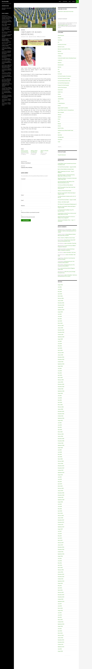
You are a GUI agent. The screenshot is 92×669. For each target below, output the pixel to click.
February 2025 (61, 325)
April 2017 (60, 538)
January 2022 (60, 409)
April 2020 (60, 456)
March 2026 (60, 296)
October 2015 (60, 578)
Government (60, 89)
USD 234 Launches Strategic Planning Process (6, 62)
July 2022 (60, 395)
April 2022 (60, 402)
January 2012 (60, 637)
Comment (23, 178)
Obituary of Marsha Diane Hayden (64, 190)
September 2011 (61, 646)
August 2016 (60, 556)
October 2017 (60, 524)
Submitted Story (33, 36)
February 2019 (61, 488)
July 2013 (60, 612)
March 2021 (60, 431)
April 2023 (60, 375)
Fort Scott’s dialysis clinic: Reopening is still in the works (6, 92)
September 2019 (61, 472)
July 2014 (60, 603)
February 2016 (61, 569)
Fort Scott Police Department (63, 82)
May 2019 (60, 481)
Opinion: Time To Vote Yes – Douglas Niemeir (6, 100)
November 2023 (61, 359)
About (60, 1)
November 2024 (61, 332)
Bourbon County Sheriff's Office (64, 49)
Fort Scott (60, 73)
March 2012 (60, 633)
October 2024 (60, 334)
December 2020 (61, 438)
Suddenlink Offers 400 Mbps (26, 167)
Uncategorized (60, 137)
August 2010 (60, 651)
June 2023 (60, 370)
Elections (59, 62)
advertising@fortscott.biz (63, 25)
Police (59, 119)
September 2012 (61, 624)
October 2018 (60, 497)
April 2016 (60, 565)
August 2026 (60, 284)
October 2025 (60, 307)
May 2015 (60, 585)
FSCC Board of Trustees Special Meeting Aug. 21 (67, 204)
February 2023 (61, 379)
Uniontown (60, 139)
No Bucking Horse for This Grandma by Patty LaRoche (66, 262)
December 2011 (61, 639)
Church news (60, 53)
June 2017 (60, 533)
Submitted (60, 134)
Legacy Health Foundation (63, 107)
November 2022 (61, 386)
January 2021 (60, 436)
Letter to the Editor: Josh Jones (70, 252)
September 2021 (61, 418)
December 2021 (61, 411)
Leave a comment (42, 36)
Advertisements (61, 35)
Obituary (23, 29)
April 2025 (60, 320)
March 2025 (60, 323)
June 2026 (60, 289)
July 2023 (60, 368)
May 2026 (60, 291)
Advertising (65, 1)
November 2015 (61, 576)
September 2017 (61, 526)
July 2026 (60, 287)
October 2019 (60, 470)
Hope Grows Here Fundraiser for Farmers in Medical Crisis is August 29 (66, 217)
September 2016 (61, 553)
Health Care (60, 91)
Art (58, 42)
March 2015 (60, 590)
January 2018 (60, 517)
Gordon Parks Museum (62, 87)
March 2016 (60, 567)
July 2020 (60, 449)
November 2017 (61, 522)
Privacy (73, 1)
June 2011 (60, 648)
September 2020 (61, 445)
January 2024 (60, 354)
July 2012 (60, 628)
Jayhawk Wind (60, 98)
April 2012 (60, 630)
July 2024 (60, 341)
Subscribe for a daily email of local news (65, 11)
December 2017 (61, 520)
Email (22, 200)
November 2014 (61, 596)
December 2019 (61, 465)
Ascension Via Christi (62, 44)
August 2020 (60, 447)
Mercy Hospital (61, 112)
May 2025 (60, 318)
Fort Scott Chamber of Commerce (64, 76)
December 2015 (61, 574)
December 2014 (61, 594)
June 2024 (60, 343)
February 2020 (61, 461)
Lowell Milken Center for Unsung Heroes (66, 110)
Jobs (59, 101)
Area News (60, 39)
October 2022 (60, 388)
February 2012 (61, 635)
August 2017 (60, 529)
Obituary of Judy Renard (26, 162)
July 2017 (60, 531)
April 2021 (60, 429)
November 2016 (61, 549)
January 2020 (60, 463)
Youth (59, 141)
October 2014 (60, 599)
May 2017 (60, 535)
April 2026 (60, 293)
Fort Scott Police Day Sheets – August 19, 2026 (67, 199)
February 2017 (61, 542)
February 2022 (61, 406)
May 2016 (60, 563)
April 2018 (60, 510)
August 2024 (60, 339)
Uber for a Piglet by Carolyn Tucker (68, 237)
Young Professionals (62, 154)
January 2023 (60, 382)
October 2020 (60, 443)
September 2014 (61, 601)
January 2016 (60, 572)
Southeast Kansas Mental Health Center (65, 130)
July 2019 (60, 477)
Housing (59, 96)
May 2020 (60, 454)
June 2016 (60, 560)
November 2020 (61, 440)
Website (23, 205)
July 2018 (60, 504)
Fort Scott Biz (5, 1)
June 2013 (60, 615)
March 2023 (60, 377)
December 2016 (61, 547)
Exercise (59, 67)
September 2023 (61, 363)
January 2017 (60, 544)
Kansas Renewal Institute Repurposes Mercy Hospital (67, 235)
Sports (59, 132)
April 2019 (60, 483)
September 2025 (61, 309)
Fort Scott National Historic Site (64, 80)
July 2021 (60, 422)
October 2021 (60, 415)
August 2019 (60, 474)
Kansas (59, 105)
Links (70, 1)
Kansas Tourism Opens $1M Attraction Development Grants (66, 240)
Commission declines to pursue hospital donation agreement (7, 96)
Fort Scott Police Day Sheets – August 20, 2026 (67, 166)
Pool (59, 121)
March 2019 (60, 486)
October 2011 (60, 644)
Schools (59, 125)
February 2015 (61, 592)
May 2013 (60, 617)
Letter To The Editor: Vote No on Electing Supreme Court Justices (67, 231)
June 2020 (60, 452)
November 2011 (61, 642)
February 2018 (61, 515)
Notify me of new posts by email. (28, 216)
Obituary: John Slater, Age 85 (63, 201)
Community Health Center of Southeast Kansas (67, 58)
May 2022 (60, 400)
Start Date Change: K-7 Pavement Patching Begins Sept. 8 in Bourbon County (66, 175)
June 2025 (60, 316)
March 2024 (60, 350)
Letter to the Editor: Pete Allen (70, 243)
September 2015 (61, 581)
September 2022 (61, 391)
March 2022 (60, 404)
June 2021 (60, 425)
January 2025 (60, 327)
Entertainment (60, 64)
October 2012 (60, 621)
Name (22, 195)
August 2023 (60, 366)
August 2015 (60, 583)
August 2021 (60, 420)
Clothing (59, 55)
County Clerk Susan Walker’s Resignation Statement (66, 249)
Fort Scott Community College (64, 78)
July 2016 (60, 558)
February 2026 (61, 298)
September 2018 (61, 499)
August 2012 (60, 626)
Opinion (59, 116)
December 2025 (61, 302)
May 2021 (60, 427)
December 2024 (61, 330)
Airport (59, 37)
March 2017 (60, 540)
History (59, 94)
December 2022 (61, 384)
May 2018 (60, 508)
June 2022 (60, 397)
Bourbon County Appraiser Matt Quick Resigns (7, 48)
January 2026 (60, 300)
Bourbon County (61, 46)
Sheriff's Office (61, 128)
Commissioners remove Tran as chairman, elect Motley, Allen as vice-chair (67, 214)
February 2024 (61, 352)
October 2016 (60, 551)
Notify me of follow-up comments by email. (30, 212)
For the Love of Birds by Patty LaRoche (65, 184)
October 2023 (60, 361)
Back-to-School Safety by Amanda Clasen (66, 169)
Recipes (59, 123)
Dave (59, 237)
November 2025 (61, 305)
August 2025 (60, 311)
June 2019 (60, 479)
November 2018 (61, 495)
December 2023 (61, 357)
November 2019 (61, 467)
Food (59, 71)
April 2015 (60, 587)
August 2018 (60, 501)
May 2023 (60, 372)
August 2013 (60, 610)
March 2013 (60, 619)
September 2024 (61, 336)
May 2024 (60, 345)
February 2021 (61, 434)
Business (59, 51)
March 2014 (60, 608)
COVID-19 (60, 60)
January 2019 (60, 490)
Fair (58, 69)
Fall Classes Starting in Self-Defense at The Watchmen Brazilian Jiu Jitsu (66, 182)
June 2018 (60, 506)
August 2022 (60, 393)
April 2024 (60, 348)
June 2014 (60, 605)
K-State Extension (61, 103)
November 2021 (61, 413)
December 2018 (61, 492)
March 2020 (60, 458)
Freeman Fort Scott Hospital (63, 85)
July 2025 (60, 314)
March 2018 (60, 513)
